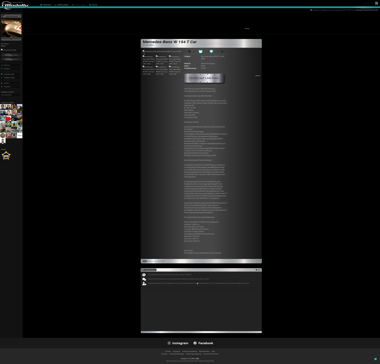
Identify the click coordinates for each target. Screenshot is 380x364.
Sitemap (164, 354)
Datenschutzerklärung (189, 351)
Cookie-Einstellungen (176, 354)
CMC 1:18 (351, 10)
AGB (213, 351)
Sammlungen (62, 5)
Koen (344, 10)
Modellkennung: (190, 68)
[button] (376, 3)
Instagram (179, 343)
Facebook (205, 343)
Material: (187, 63)
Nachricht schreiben (11, 55)
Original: (187, 56)
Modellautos (325, 10)
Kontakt (168, 351)
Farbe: (186, 66)
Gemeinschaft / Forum (210, 354)
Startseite (47, 5)
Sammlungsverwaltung (193, 354)
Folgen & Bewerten (11, 59)
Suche (94, 5)
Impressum (176, 351)
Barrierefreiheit (204, 351)
